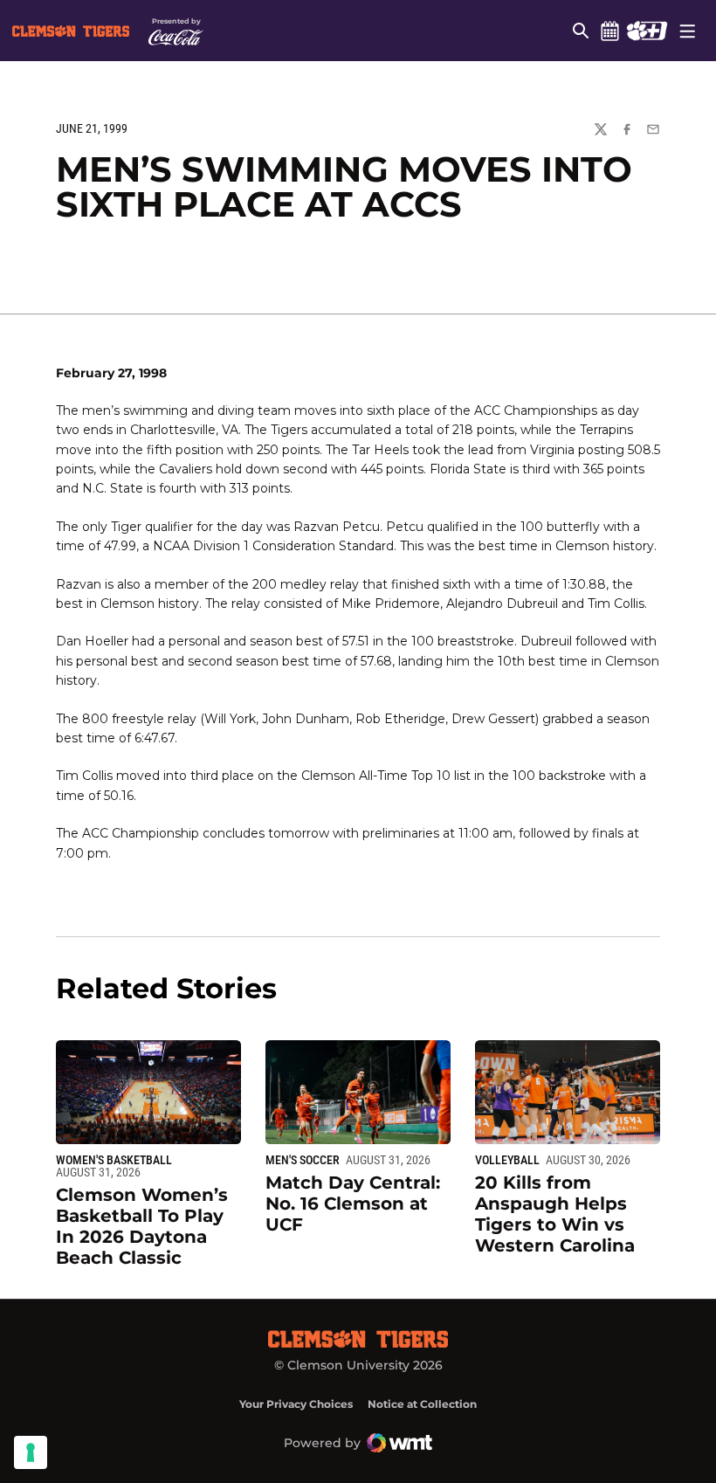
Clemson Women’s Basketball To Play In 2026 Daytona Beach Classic (142, 1226)
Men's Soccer (302, 1160)
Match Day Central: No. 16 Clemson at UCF (352, 1203)
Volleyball (507, 1160)
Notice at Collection (422, 1404)
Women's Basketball (114, 1160)
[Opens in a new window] (646, 30)
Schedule (609, 31)
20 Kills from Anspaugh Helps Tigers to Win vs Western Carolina (555, 1214)
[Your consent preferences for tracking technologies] (30, 1452)
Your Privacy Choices (296, 1404)
